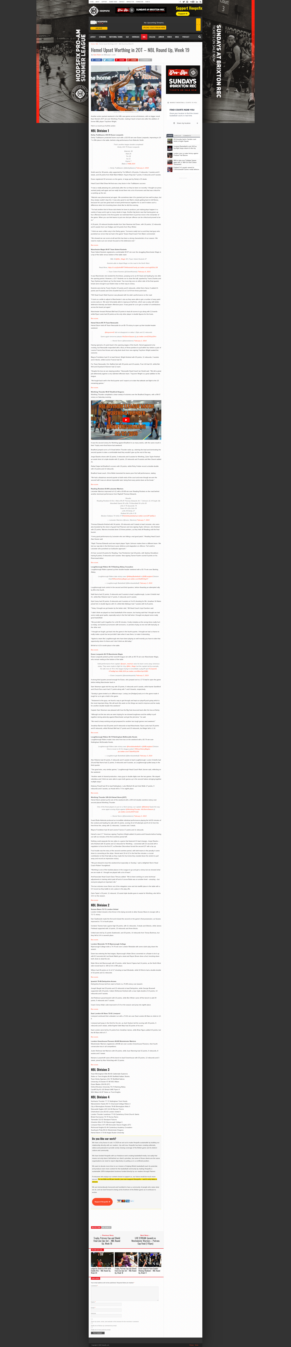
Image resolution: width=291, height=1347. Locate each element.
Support (104, 2)
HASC (177, 37)
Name (93, 1302)
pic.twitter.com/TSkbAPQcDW (128, 751)
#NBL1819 (131, 164)
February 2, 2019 (142, 168)
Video (169, 37)
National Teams (116, 37)
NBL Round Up (106, 1227)
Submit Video (113, 2)
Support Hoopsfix (102, 1202)
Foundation (139, 2)
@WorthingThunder (133, 809)
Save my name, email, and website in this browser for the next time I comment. (115, 1321)
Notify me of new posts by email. (101, 1330)
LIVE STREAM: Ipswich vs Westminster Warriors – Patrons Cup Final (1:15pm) (145, 1241)
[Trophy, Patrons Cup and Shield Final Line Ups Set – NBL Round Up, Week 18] (126, 1266)
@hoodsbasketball (133, 746)
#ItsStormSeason (128, 336)
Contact (122, 2)
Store (92, 2)
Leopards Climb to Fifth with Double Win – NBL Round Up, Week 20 (101, 1270)
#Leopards (153, 669)
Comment (94, 1286)
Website (93, 1313)
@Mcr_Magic (120, 259)
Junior (161, 37)
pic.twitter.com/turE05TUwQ (128, 812)
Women (93, 42)
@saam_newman (126, 664)
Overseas (135, 37)
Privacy (191, 1345)
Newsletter (130, 2)
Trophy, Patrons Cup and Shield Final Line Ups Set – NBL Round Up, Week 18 (107, 1241)
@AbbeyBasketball (133, 576)
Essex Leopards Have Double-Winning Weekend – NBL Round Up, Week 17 (149, 1270)
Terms (196, 1345)
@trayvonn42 (109, 332)
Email (93, 1308)
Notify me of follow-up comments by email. (104, 1326)
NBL (144, 37)
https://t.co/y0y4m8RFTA (117, 267)
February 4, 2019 (144, 272)
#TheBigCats (113, 671)
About (97, 2)
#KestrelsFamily (131, 267)
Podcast (185, 37)
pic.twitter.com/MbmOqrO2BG (137, 671)
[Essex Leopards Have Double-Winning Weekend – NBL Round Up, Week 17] (149, 1266)
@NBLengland (147, 576)
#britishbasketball (129, 516)
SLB (127, 37)
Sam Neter (97, 55)
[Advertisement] (132, 1218)
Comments (187, 135)
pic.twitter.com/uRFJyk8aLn (146, 516)
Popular (177, 135)
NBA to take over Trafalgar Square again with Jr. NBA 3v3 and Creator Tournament (185, 162)
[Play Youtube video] (126, 420)
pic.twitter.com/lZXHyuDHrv (146, 336)
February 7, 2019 (143, 520)
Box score (94, 245)
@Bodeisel (145, 807)
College (152, 37)
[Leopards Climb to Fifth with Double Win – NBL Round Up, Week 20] (102, 1266)
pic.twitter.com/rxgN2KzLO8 (148, 267)
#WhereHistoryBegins (120, 579)
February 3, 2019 (142, 675)
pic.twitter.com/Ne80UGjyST (138, 579)
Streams (102, 37)
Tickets (147, 2)
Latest (93, 37)
